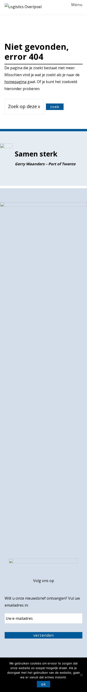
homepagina (15, 81)
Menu (76, 4)
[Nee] (81, 675)
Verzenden (43, 635)
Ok (43, 684)
